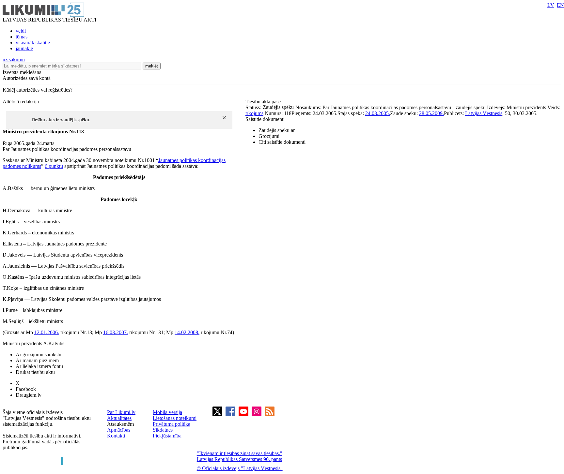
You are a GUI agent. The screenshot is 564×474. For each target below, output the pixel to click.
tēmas (21, 36)
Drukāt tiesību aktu (35, 372)
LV (550, 5)
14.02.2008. (187, 332)
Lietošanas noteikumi (174, 418)
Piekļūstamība (167, 435)
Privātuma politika (171, 424)
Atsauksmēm (120, 424)
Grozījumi (268, 136)
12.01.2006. (46, 332)
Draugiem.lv (28, 395)
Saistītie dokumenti (265, 119)
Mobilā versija (167, 412)
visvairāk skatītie (33, 42)
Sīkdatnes (163, 430)
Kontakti (116, 435)
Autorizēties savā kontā (27, 78)
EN (560, 5)
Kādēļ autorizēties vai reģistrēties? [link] (37, 90)
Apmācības (118, 430)
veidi (21, 31)
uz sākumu (14, 59)
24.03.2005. (377, 113)
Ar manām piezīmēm (37, 360)
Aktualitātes (119, 418)
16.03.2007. (115, 332)
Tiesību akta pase (263, 101)
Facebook (26, 389)
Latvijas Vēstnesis (483, 113)
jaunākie (24, 48)
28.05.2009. (431, 113)
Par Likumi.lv (121, 412)
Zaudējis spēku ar (276, 130)
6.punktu (54, 166)
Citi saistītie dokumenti (282, 142)
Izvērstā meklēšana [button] (22, 72)
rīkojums (254, 113)
